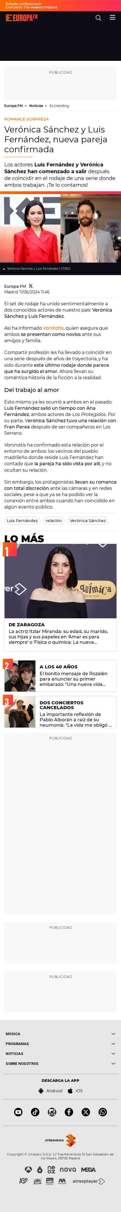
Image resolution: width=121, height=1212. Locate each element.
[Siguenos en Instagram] (52, 1114)
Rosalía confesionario (24, 4)
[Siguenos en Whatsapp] (102, 1114)
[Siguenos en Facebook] (69, 1114)
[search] (98, 18)
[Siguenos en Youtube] (18, 1114)
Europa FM (14, 106)
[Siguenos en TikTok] (35, 1114)
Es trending (59, 106)
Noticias (36, 106)
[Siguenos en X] (86, 1114)
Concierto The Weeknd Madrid (31, 7)
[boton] (87, 1033)
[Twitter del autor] (31, 286)
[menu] (112, 17)
